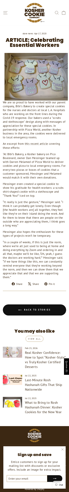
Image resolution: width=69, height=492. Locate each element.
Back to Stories (37, 309)
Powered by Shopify (34, 489)
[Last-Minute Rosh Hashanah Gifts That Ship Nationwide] (12, 379)
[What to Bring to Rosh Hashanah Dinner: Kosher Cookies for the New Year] (12, 402)
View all (34, 339)
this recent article (36, 144)
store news (28, 33)
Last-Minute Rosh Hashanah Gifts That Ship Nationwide (43, 385)
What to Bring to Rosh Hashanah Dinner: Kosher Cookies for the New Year (43, 407)
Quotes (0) (66, 366)
